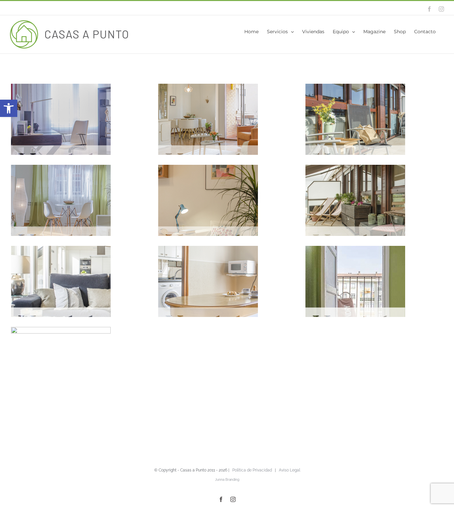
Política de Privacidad (252, 470)
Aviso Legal (289, 470)
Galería (218, 219)
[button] (8, 108)
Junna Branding (227, 479)
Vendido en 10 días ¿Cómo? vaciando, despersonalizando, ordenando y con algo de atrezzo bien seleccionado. (345, 308)
